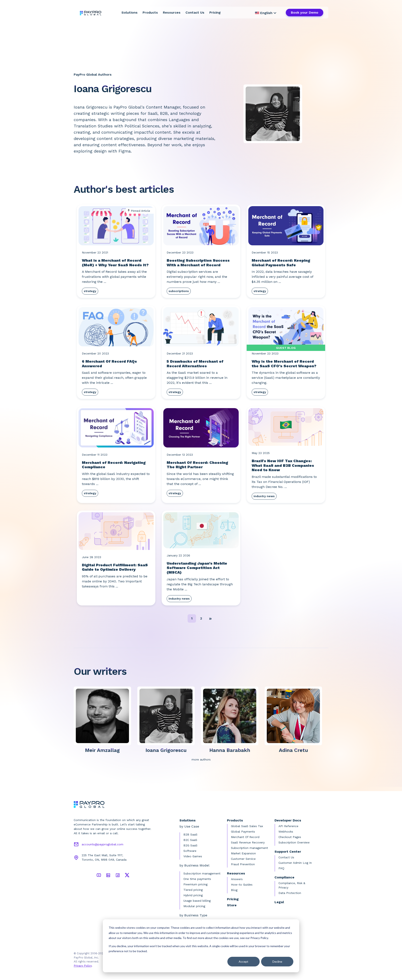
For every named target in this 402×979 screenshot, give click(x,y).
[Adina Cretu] (295, 716)
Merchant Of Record (245, 837)
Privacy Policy (83, 965)
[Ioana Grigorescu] (167, 716)
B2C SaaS (190, 840)
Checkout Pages (289, 837)
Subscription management (201, 873)
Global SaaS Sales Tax (247, 826)
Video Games (192, 856)
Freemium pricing (195, 884)
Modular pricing (194, 906)
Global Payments (243, 831)
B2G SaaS (190, 845)
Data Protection (289, 893)
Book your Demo (304, 12)
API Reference (288, 826)
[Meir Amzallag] (104, 716)
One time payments (197, 879)
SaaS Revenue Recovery (248, 842)
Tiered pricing (193, 889)
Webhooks (285, 831)
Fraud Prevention (243, 864)
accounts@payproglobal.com (102, 844)
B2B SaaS (190, 834)
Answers (237, 879)
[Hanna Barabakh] (231, 716)
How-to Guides (242, 884)
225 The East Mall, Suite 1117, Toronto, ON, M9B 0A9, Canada (104, 857)
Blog (234, 890)
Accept (243, 961)
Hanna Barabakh (229, 750)
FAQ (281, 868)
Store (232, 905)
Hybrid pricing (193, 895)
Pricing (215, 12)
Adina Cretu (293, 750)
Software (189, 850)
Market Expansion (243, 853)
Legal (279, 902)
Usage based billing (197, 900)
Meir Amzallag (102, 750)
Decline (277, 961)
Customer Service (243, 858)
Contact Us (195, 12)
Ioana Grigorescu (166, 750)
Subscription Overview (294, 842)
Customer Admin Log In (295, 862)
